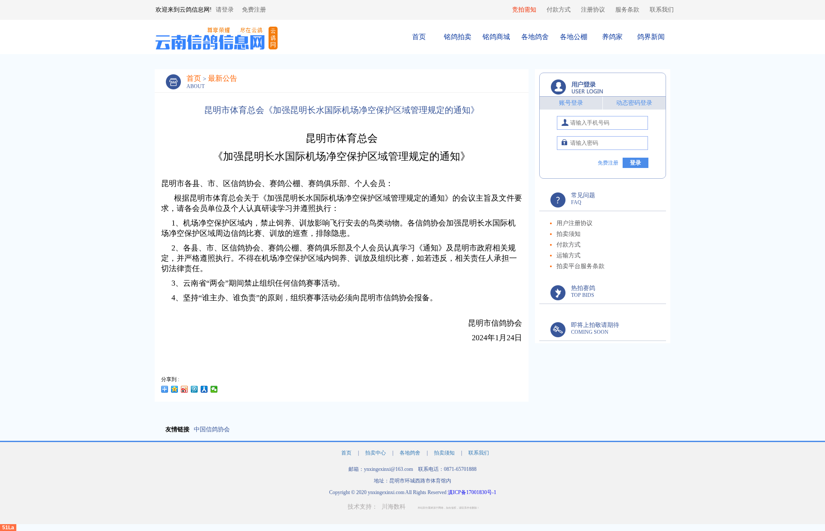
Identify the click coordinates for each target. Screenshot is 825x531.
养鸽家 (612, 36)
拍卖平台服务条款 (580, 266)
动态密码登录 (634, 103)
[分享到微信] (214, 389)
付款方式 (559, 9)
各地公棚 (573, 36)
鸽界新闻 (651, 36)
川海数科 (394, 507)
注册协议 (593, 9)
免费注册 (254, 9)
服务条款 (627, 9)
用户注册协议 (574, 223)
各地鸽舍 (535, 36)
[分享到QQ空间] (174, 389)
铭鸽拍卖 (457, 36)
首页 (419, 36)
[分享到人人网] (204, 389)
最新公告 (222, 78)
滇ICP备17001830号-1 (472, 492)
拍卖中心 (376, 453)
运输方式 (568, 255)
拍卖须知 (568, 234)
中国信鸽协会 (212, 429)
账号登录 (571, 103)
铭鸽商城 (496, 36)
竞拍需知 (524, 9)
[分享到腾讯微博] (194, 389)
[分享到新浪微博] (184, 389)
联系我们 (662, 9)
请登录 (225, 9)
